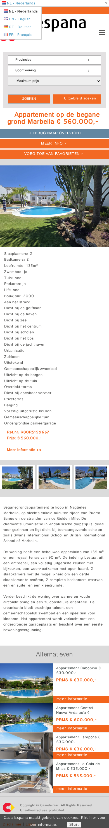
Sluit (74, 824)
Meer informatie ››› (24, 450)
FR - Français (20, 35)
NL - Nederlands (21, 3)
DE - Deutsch (20, 27)
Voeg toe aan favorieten (51, 154)
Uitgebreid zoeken (80, 99)
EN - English (20, 19)
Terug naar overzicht (57, 133)
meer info (52, 144)
